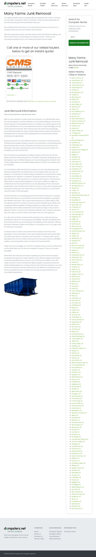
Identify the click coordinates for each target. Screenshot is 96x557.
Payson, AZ (76, 310)
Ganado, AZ (76, 102)
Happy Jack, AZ (77, 274)
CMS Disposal (14, 72)
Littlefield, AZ (76, 305)
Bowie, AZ (75, 331)
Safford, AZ (76, 293)
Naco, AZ (75, 499)
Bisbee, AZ (75, 465)
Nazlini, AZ (75, 99)
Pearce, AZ (76, 358)
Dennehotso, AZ (77, 92)
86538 (76, 68)
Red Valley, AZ (77, 104)
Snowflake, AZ (77, 176)
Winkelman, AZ (77, 377)
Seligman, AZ (76, 384)
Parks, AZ (75, 262)
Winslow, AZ (76, 157)
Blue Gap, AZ (76, 97)
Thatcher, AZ (76, 298)
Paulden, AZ (76, 346)
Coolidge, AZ (76, 485)
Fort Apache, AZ (77, 212)
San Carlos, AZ (77, 260)
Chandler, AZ (76, 477)
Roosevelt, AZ (76, 322)
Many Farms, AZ (77, 78)
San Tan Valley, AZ (78, 441)
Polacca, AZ (76, 126)
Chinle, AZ (75, 90)
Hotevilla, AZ (76, 114)
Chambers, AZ (77, 145)
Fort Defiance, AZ (78, 111)
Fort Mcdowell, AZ (78, 365)
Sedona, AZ (76, 269)
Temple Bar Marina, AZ (80, 439)
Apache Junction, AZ (79, 413)
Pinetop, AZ (76, 198)
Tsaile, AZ (75, 95)
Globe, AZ (75, 312)
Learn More (11, 95)
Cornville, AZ (76, 303)
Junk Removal (54, 5)
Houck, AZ (75, 128)
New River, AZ (76, 427)
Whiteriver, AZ (77, 238)
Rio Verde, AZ (76, 387)
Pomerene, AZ (77, 398)
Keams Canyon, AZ (78, 121)
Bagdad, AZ (76, 482)
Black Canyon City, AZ (80, 363)
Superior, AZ (76, 375)
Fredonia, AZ (76, 207)
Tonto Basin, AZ (77, 339)
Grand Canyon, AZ (78, 231)
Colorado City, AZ (78, 255)
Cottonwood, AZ (77, 334)
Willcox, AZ (75, 324)
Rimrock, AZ (76, 300)
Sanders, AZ (76, 142)
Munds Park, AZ (77, 264)
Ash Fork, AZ (76, 327)
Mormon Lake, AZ (78, 245)
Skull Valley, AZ (77, 425)
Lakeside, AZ (76, 200)
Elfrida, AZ (75, 389)
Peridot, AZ (76, 267)
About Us (37, 534)
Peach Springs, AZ (78, 336)
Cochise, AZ (76, 382)
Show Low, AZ (76, 226)
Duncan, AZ (76, 315)
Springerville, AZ (77, 186)
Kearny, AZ (75, 379)
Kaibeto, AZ (76, 152)
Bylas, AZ (75, 308)
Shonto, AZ (75, 116)
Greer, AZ (75, 210)
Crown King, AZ (77, 401)
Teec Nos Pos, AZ (78, 85)
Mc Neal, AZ (76, 418)
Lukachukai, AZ (77, 87)
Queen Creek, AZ (78, 468)
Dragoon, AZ (76, 394)
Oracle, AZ (75, 429)
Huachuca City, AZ (78, 494)
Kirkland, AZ (76, 470)
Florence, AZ (76, 449)
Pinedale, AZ (76, 221)
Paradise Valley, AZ (78, 463)
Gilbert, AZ (75, 458)
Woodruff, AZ (76, 181)
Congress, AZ (76, 501)
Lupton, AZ (75, 147)
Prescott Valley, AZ (79, 348)
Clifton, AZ (75, 252)
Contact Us (38, 536)
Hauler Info (86, 5)
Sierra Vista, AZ (77, 492)
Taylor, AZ (75, 190)
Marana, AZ (76, 504)
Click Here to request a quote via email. (42, 101)
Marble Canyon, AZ (79, 183)
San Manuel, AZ (77, 396)
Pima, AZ (75, 288)
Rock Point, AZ (77, 83)
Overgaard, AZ (77, 229)
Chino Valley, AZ (77, 343)
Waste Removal (65, 5)
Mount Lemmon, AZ (79, 456)
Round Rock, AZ (77, 80)
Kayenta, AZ (76, 107)
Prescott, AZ (76, 372)
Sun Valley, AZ (77, 164)
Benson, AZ (76, 420)
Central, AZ (76, 279)
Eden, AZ (75, 284)
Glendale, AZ (76, 473)
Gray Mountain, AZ (78, 202)
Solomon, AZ (76, 272)
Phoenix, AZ (76, 434)
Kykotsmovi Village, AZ (80, 150)
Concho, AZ (76, 159)
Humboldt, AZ (76, 355)
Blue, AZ (74, 243)
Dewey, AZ (75, 353)
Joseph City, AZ (77, 171)
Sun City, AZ (76, 489)
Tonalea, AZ (76, 133)
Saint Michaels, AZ (78, 119)
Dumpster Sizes (76, 5)
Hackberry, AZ (77, 453)
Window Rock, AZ (78, 123)
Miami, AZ (75, 341)
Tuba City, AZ (76, 178)
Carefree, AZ (76, 408)
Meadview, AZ (77, 410)
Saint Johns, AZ (77, 166)
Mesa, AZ (75, 415)
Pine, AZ (74, 296)
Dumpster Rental (31, 5)
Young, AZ (75, 286)
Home (36, 531)
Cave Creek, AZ (77, 403)
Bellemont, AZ (77, 257)
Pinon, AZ (75, 109)
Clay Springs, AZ (77, 214)
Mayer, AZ (75, 351)
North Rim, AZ (76, 205)
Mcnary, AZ (76, 193)
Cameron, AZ (76, 169)
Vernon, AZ (76, 174)
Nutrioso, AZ (76, 224)
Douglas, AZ (76, 444)
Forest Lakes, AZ (77, 248)
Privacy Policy (39, 539)
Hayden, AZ (76, 370)
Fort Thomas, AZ (78, 291)
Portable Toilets (43, 5)
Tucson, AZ (76, 461)
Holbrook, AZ (76, 162)
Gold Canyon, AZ (78, 406)
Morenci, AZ (76, 276)
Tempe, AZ (76, 475)
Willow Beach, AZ (78, 487)
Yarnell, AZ (75, 432)
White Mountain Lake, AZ (80, 195)
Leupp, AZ (75, 188)
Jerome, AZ (76, 329)
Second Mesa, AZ (78, 140)
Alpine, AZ (75, 233)
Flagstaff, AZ (76, 217)
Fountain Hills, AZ (78, 422)
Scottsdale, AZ (77, 367)
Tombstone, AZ (77, 446)
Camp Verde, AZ (78, 319)
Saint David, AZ (77, 451)
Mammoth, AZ (77, 391)
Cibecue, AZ (76, 241)
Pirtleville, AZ (76, 437)
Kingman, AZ (76, 497)
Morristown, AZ (77, 508)
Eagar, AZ (75, 219)
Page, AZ (75, 154)
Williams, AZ (76, 281)
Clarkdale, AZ (76, 317)
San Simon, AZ (77, 360)
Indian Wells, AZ (77, 131)
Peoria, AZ (75, 480)
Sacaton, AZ (76, 506)
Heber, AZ (75, 236)
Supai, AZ (75, 250)
